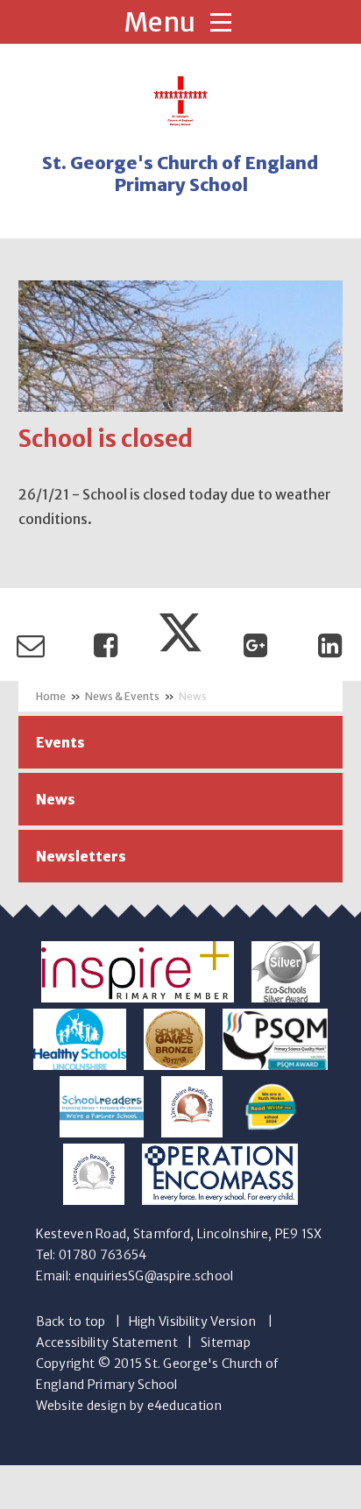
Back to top (71, 1321)
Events (60, 742)
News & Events (122, 696)
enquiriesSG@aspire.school (154, 1276)
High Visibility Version (192, 1321)
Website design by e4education (129, 1405)
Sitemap (226, 1342)
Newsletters (81, 856)
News (193, 696)
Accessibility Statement (107, 1342)
